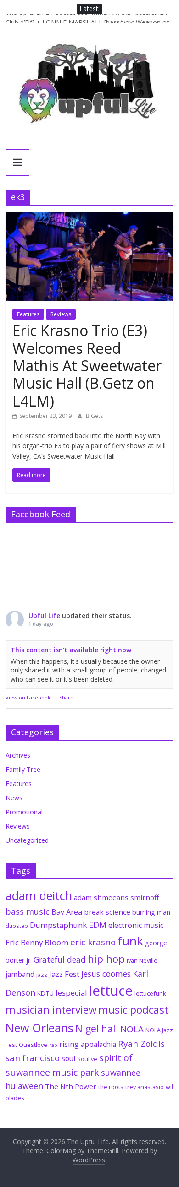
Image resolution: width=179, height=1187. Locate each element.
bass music (28, 911)
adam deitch (39, 895)
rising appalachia (87, 1044)
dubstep (17, 925)
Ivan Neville (142, 960)
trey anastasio (144, 1087)
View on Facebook (28, 697)
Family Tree (23, 769)
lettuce (111, 990)
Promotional (24, 812)
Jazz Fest (64, 974)
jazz (41, 974)
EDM (97, 924)
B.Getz (94, 416)
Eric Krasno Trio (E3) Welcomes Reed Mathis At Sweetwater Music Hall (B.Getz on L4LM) (87, 365)
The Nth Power (70, 1086)
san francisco (33, 1058)
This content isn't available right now (71, 649)
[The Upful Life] (89, 89)
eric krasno (93, 942)
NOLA (132, 1029)
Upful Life (44, 615)
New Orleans (39, 1027)
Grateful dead (60, 959)
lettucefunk (150, 993)
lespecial (71, 992)
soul (68, 1058)
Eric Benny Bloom (37, 942)
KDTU (45, 993)
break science (107, 911)
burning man (151, 912)
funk (130, 940)
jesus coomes (106, 973)
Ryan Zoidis (141, 1044)
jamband (20, 974)
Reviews (60, 314)
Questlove (33, 1045)
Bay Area (66, 912)
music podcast (133, 1010)
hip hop (106, 959)
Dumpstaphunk (58, 925)
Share (66, 697)
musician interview (51, 1010)
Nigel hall (96, 1028)
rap (53, 1045)
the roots (110, 1087)
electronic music (135, 925)
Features (28, 314)
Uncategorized (27, 840)
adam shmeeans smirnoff (116, 897)
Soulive (87, 1059)
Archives (18, 755)
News (14, 797)
